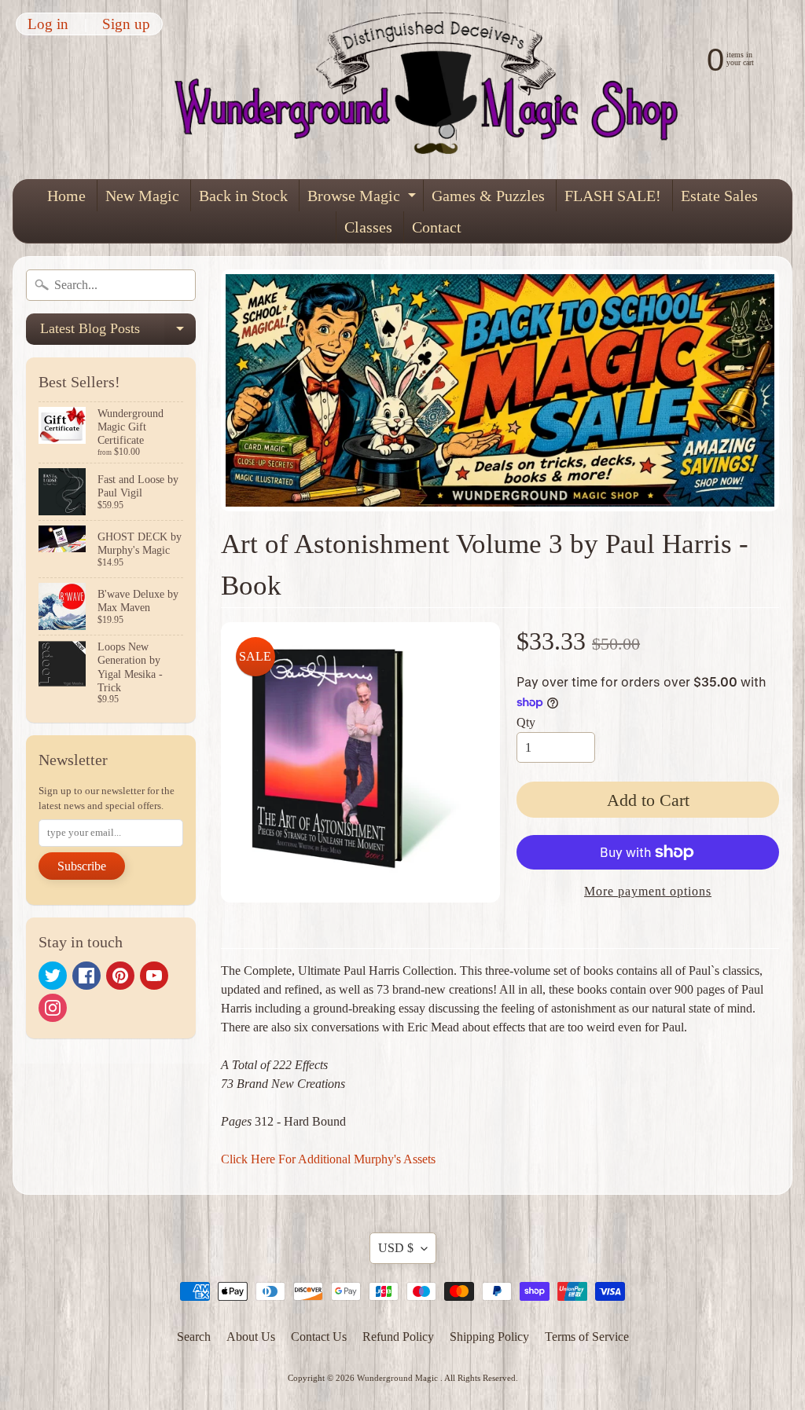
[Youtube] (154, 975)
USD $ (396, 1247)
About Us (250, 1336)
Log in (48, 23)
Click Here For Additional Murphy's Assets (328, 1159)
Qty (525, 722)
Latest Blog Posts (118, 332)
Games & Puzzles (488, 195)
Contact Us (319, 1336)
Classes (368, 227)
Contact (436, 227)
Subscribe (81, 866)
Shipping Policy (489, 1336)
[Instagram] (53, 1008)
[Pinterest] (120, 975)
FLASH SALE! (612, 195)
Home (66, 195)
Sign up (126, 23)
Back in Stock (243, 195)
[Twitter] (53, 975)
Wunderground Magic (398, 1378)
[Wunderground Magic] (436, 90)
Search (194, 1336)
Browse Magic (363, 199)
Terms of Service (587, 1336)
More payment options (647, 891)
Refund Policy (398, 1336)
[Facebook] (86, 975)
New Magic (142, 195)
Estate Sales (719, 195)
